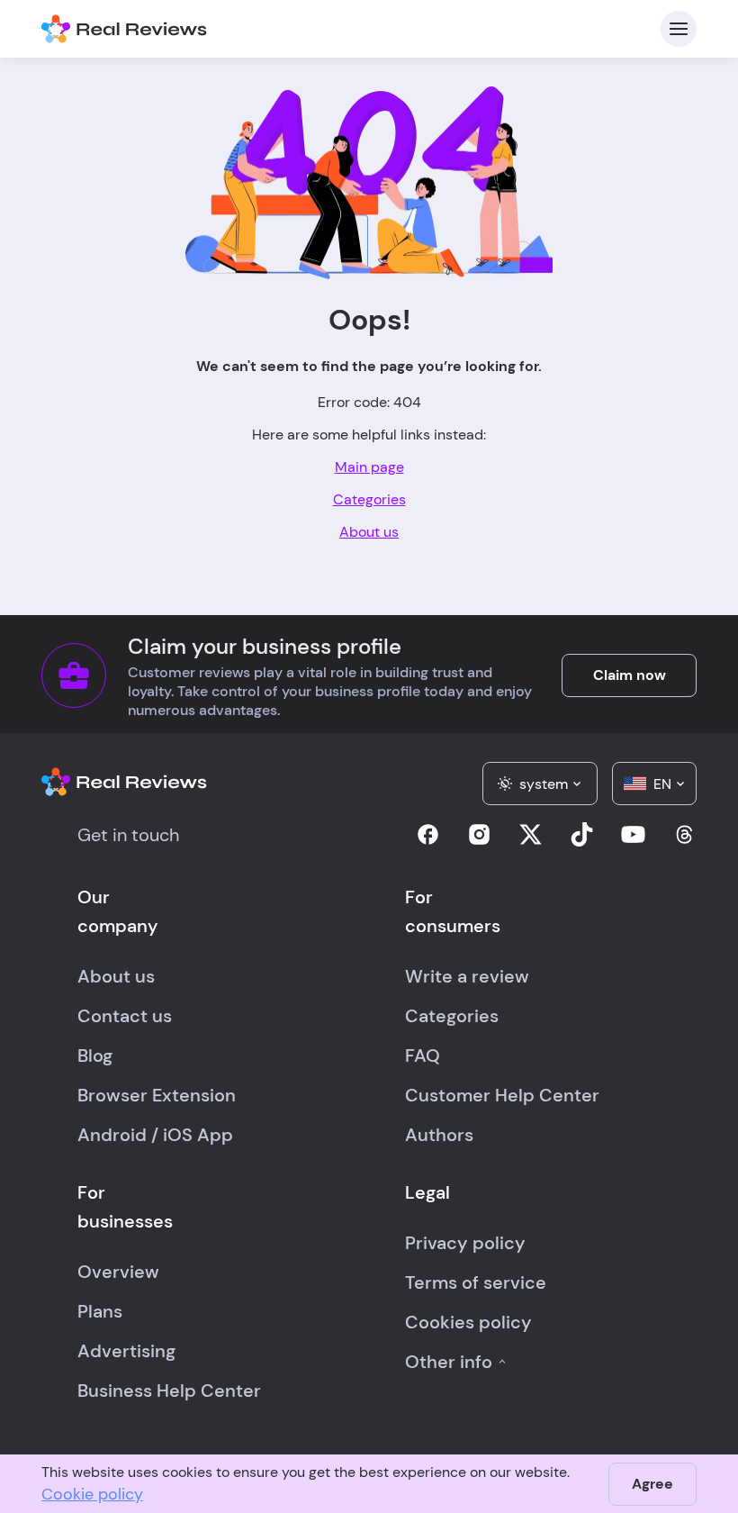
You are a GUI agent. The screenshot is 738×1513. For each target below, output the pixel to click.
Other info (448, 1361)
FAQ (422, 1055)
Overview (118, 1271)
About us (369, 531)
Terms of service (475, 1282)
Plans (99, 1311)
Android (112, 1134)
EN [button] (662, 784)
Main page (369, 467)
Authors (439, 1134)
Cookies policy (468, 1322)
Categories (369, 499)
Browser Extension (156, 1095)
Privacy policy (465, 1243)
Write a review (467, 976)
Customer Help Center (502, 1095)
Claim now (629, 675)
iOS (178, 1134)
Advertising (126, 1351)
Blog (94, 1055)
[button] (540, 783)
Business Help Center (169, 1390)
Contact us (124, 1016)
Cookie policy (92, 1494)
